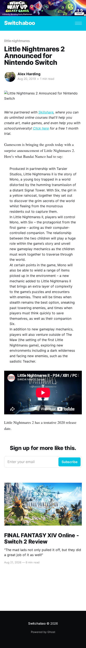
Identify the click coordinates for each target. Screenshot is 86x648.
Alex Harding (29, 74)
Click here (41, 128)
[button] (78, 23)
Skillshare (45, 112)
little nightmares (17, 41)
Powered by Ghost (43, 632)
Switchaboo (19, 23)
